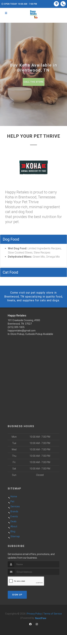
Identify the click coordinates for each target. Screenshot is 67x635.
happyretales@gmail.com (22, 330)
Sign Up (17, 594)
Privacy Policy (34, 613)
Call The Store (34, 82)
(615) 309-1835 (16, 327)
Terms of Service (52, 613)
